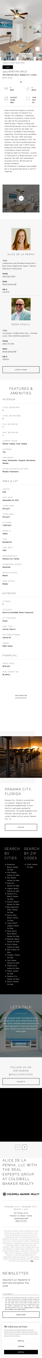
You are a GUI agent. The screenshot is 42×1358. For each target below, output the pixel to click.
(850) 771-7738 (8, 344)
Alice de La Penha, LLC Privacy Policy (22, 1308)
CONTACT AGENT (21, 370)
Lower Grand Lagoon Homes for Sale (13, 925)
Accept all (21, 1352)
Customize (21, 1346)
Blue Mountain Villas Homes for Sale (13, 909)
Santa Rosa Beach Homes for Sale (12, 917)
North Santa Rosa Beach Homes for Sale (13, 933)
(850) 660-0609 (9, 276)
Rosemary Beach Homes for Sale (12, 867)
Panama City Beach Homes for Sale (12, 896)
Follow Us (21, 1082)
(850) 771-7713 (21, 1221)
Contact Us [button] (21, 1043)
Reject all (21, 1341)
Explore (21, 827)
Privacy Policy (28, 1307)
